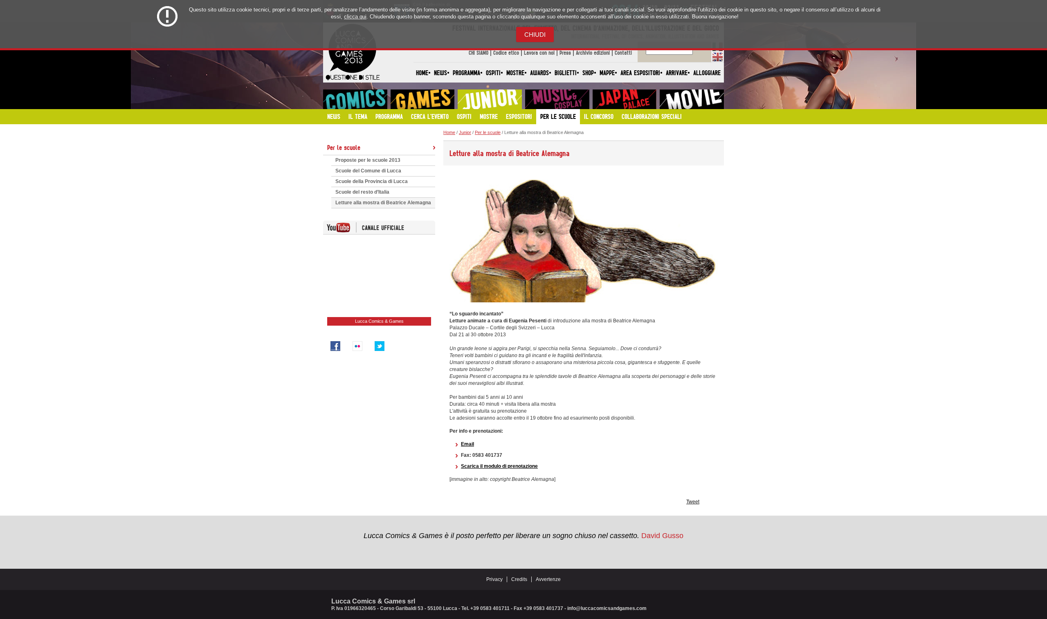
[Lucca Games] (423, 99)
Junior (465, 132)
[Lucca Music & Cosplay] (557, 99)
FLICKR (357, 346)
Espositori (519, 116)
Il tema (357, 116)
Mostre (515, 73)
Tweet (692, 502)
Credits (519, 579)
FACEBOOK (335, 346)
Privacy (494, 579)
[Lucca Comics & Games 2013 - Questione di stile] (352, 80)
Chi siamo (478, 52)
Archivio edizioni (593, 52)
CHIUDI (535, 34)
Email (467, 444)
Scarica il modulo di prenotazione (499, 466)
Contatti (623, 52)
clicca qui (355, 16)
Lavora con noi (539, 52)
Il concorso (598, 116)
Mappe (607, 73)
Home (422, 73)
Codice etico (506, 52)
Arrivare (677, 73)
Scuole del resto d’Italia (362, 192)
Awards (539, 73)
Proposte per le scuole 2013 (367, 160)
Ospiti (493, 73)
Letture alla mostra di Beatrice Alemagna (383, 203)
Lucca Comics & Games (379, 321)
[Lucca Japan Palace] (625, 99)
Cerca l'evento (430, 116)
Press (565, 52)
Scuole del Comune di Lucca (368, 171)
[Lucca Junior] (490, 99)
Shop (588, 73)
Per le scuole (558, 116)
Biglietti (566, 73)
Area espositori (640, 73)
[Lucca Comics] (355, 99)
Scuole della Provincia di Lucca (371, 181)
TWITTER (379, 346)
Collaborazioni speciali (652, 116)
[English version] (717, 57)
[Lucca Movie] (692, 99)
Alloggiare (707, 73)
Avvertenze (548, 579)
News (440, 73)
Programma (466, 73)
